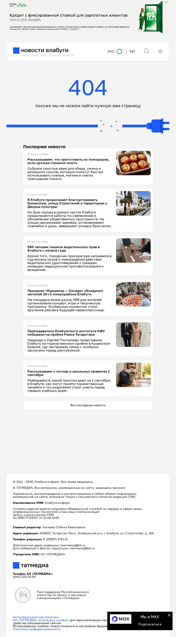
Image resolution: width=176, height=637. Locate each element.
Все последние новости (88, 405)
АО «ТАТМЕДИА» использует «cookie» (41, 620)
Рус (111, 52)
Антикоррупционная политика (36, 617)
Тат (132, 52)
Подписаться (149, 624)
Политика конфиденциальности (37, 629)
